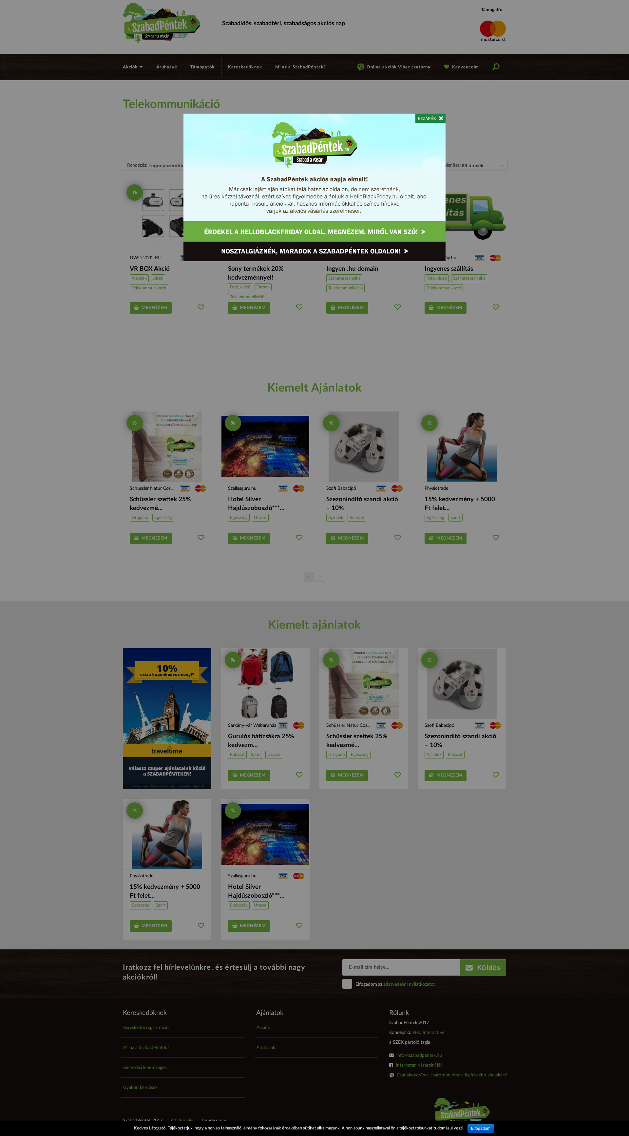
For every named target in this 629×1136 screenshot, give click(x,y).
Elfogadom (480, 1128)
